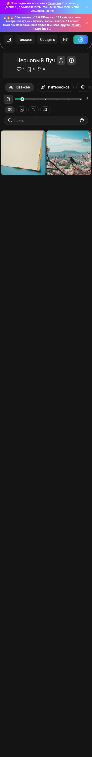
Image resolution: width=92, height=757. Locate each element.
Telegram (54, 3)
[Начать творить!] (80, 39)
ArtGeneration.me (42, 11)
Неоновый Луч (17, 163)
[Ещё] (8, 39)
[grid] (46, 152)
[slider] (22, 99)
